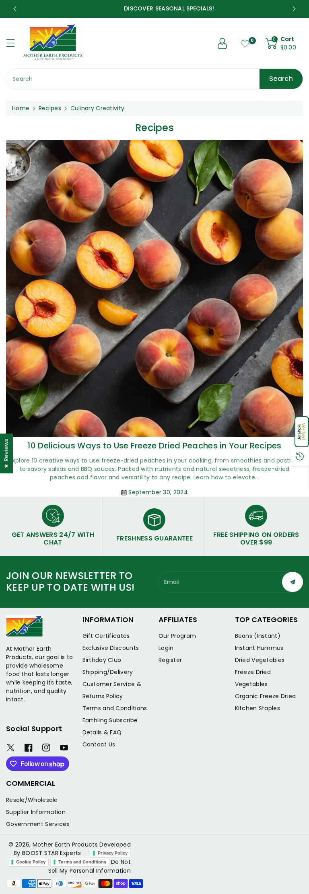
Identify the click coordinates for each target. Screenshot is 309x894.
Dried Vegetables (260, 660)
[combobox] (154, 79)
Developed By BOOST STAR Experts (72, 849)
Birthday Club (102, 660)
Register (170, 660)
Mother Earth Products (65, 845)
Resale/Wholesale (32, 800)
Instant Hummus (259, 648)
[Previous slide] (15, 9)
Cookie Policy (30, 862)
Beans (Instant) (258, 636)
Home (20, 108)
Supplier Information (36, 812)
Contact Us (98, 744)
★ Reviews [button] (6, 453)
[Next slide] (294, 9)
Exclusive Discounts (110, 648)
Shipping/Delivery (107, 672)
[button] (302, 431)
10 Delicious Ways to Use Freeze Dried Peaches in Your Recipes (154, 445)
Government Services (38, 824)
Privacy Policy (113, 853)
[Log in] (222, 43)
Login (166, 648)
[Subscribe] (292, 582)
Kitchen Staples (257, 708)
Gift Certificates (106, 636)
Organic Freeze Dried (265, 696)
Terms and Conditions (114, 708)
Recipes (50, 108)
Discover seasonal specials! (154, 8)
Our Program (177, 636)
